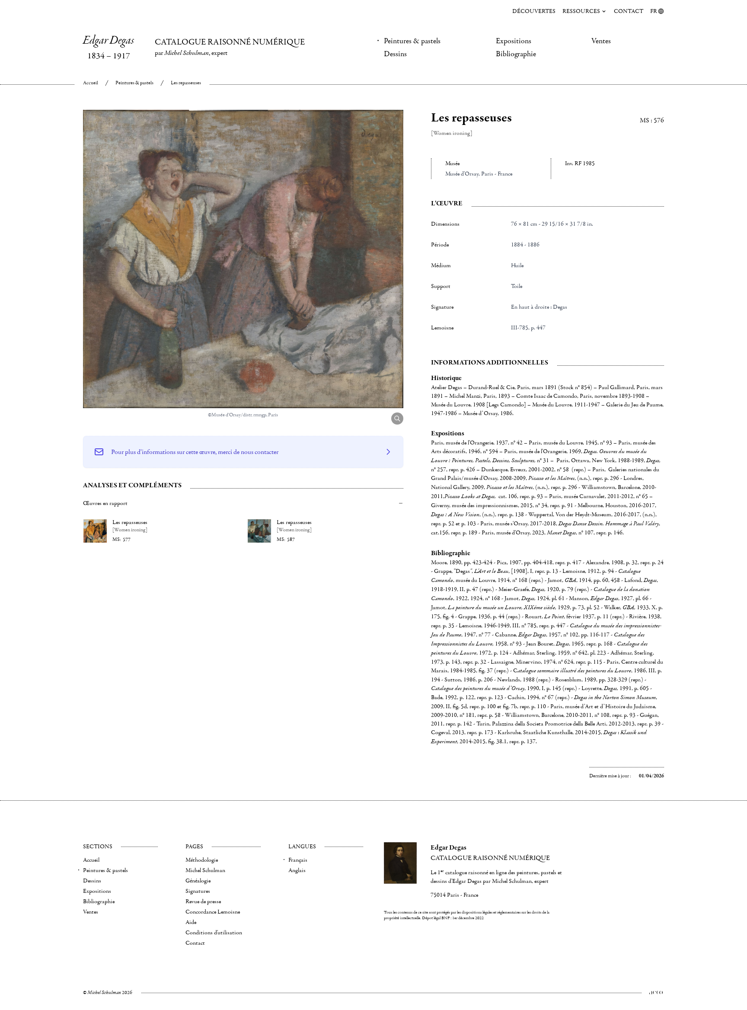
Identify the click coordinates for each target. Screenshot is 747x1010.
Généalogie (198, 881)
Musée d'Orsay (462, 174)
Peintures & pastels (412, 41)
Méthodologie (201, 860)
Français (297, 860)
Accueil (90, 83)
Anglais (297, 870)
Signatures (197, 891)
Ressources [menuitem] (581, 11)
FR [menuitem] (653, 11)
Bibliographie (516, 54)
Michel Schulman (205, 870)
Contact (628, 11)
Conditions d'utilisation (213, 932)
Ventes (601, 41)
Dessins (395, 54)
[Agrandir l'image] (397, 418)
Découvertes (533, 11)
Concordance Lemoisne (212, 912)
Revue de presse (203, 901)
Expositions (513, 41)
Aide (190, 922)
